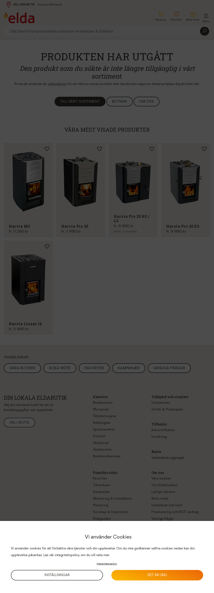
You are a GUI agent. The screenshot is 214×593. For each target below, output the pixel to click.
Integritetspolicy (107, 564)
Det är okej (157, 575)
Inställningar (57, 575)
